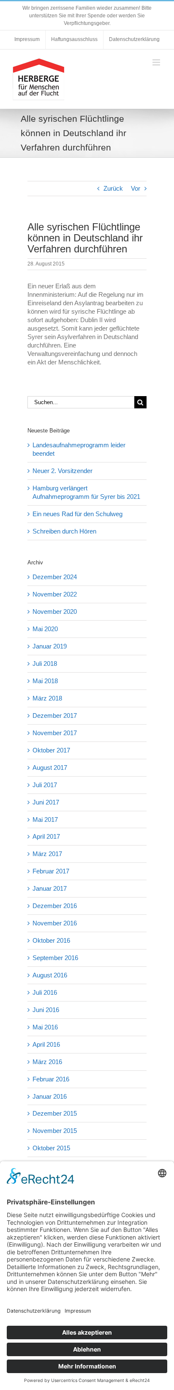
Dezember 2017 (55, 715)
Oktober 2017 (51, 750)
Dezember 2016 (55, 905)
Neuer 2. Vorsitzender (62, 470)
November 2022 (55, 594)
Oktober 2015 (51, 1148)
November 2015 (55, 1130)
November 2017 (55, 732)
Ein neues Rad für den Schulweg (77, 513)
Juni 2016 (46, 1009)
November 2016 (55, 923)
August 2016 (50, 975)
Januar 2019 (50, 646)
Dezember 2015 (55, 1113)
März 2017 (47, 853)
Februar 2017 (51, 871)
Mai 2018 (45, 680)
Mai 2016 (45, 1027)
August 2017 (50, 767)
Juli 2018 (45, 663)
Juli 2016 (45, 992)
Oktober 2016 (51, 940)
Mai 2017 (45, 819)
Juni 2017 (46, 802)
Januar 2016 (50, 1096)
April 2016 (46, 1044)
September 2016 (55, 957)
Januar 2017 (50, 888)
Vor (135, 188)
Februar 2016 (51, 1079)
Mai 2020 (45, 628)
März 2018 (47, 698)
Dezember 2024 (55, 576)
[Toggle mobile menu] (156, 62)
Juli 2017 (45, 784)
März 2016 (47, 1061)
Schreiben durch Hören (64, 531)
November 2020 (55, 611)
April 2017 (46, 836)
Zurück (113, 188)
